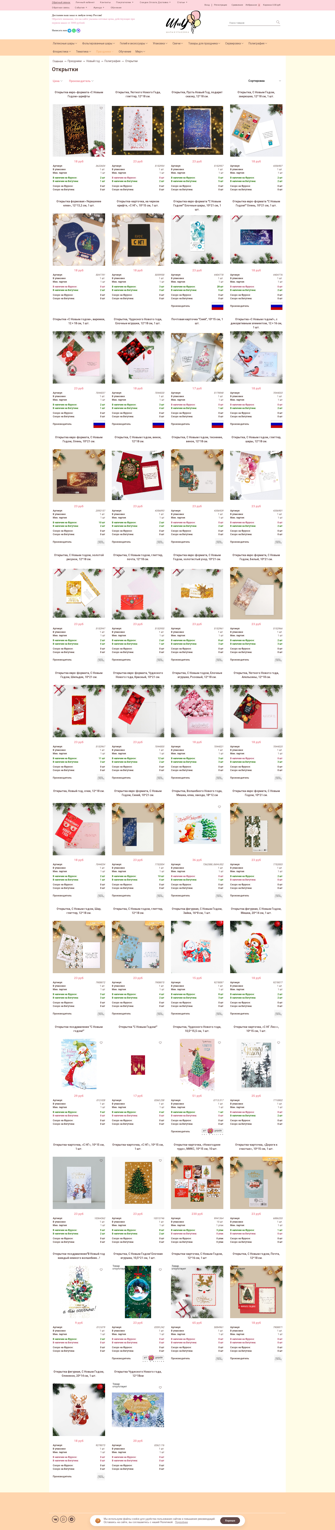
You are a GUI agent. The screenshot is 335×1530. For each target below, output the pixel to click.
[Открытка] (138, 1065)
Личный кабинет (85, 2)
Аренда (97, 7)
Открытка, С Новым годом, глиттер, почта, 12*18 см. (138, 557)
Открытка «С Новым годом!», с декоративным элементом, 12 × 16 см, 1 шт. (256, 323)
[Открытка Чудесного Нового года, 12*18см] (138, 1410)
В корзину (79, 153)
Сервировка (233, 43)
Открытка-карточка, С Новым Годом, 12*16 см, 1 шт (197, 1255)
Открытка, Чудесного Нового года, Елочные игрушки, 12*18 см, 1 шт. (138, 321)
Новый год (93, 61)
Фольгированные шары (97, 43)
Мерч (139, 51)
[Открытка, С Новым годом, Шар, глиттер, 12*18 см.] (79, 947)
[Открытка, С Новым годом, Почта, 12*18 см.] (256, 1292)
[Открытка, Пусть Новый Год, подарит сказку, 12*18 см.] (197, 130)
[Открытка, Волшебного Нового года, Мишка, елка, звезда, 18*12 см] (197, 829)
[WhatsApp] (63, 1519)
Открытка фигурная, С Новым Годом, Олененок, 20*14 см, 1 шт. (79, 1373)
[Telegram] (71, 1519)
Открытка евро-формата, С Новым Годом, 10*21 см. (256, 793)
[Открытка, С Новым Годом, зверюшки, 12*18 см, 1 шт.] (256, 130)
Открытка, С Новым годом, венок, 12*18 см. (138, 439)
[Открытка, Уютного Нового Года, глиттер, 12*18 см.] (138, 130)
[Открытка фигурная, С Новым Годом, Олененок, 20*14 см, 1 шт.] (79, 1410)
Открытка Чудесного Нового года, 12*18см (138, 1373)
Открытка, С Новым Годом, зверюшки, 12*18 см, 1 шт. (256, 94)
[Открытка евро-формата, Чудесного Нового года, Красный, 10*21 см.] (138, 711)
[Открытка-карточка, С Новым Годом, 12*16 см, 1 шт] (197, 1292)
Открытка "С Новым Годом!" (138, 1026)
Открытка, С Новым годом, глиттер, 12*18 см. (138, 910)
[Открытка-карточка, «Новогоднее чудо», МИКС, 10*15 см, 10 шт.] (197, 1183)
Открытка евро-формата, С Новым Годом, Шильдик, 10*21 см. (79, 675)
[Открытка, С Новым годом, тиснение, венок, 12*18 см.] (197, 475)
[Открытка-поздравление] (79, 1065)
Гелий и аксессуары (132, 43)
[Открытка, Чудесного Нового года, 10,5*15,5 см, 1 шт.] (197, 1065)
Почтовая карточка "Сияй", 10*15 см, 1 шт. (197, 321)
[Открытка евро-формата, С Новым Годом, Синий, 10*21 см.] (138, 829)
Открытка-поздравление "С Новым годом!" (79, 1028)
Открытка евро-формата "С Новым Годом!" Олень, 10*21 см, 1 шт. (256, 203)
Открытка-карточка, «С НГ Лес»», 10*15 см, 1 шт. (256, 1028)
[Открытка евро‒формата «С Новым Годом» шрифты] (79, 130)
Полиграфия (256, 43)
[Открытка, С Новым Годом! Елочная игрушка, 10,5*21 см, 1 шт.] (138, 1292)
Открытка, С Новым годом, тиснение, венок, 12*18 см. (197, 439)
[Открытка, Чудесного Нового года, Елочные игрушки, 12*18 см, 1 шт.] (138, 357)
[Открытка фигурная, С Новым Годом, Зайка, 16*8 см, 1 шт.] (197, 947)
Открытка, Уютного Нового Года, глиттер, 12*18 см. (138, 94)
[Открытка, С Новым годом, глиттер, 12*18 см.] (138, 947)
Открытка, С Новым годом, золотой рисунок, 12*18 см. (79, 557)
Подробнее (181, 1522)
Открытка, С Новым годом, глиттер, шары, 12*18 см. (256, 439)
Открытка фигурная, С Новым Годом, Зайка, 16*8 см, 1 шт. (197, 910)
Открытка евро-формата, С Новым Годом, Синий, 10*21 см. (138, 793)
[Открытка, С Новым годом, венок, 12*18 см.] (138, 475)
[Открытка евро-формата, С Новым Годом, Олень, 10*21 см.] (79, 475)
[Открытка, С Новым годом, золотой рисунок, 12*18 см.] (79, 593)
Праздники (103, 51)
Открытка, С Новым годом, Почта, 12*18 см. (256, 1255)
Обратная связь (60, 7)
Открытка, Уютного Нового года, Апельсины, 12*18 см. (256, 675)
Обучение (116, 7)
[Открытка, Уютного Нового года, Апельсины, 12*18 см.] (256, 711)
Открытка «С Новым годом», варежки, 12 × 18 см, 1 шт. (79, 321)
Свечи (176, 43)
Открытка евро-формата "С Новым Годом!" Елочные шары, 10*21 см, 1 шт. (197, 205)
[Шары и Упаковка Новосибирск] (183, 22)
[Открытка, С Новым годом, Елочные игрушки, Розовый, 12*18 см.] (197, 711)
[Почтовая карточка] (197, 357)
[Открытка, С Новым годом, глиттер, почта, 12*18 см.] (138, 593)
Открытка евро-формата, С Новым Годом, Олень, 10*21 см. (79, 439)
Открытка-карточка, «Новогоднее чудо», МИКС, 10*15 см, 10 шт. (197, 1146)
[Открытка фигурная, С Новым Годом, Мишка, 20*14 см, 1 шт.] (256, 947)
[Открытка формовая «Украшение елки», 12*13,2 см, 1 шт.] (79, 239)
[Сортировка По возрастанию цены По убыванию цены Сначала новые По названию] (264, 81)
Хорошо (230, 1520)
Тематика (82, 51)
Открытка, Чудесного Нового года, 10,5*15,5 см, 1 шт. (197, 1028)
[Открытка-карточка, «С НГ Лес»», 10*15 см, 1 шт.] (256, 1065)
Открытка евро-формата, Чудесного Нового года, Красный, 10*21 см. (138, 675)
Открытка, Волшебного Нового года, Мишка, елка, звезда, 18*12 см (197, 793)
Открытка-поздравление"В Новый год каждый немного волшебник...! (79, 1255)
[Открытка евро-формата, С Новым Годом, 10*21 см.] (256, 829)
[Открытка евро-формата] (197, 239)
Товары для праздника (203, 43)
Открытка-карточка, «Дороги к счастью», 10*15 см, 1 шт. (256, 1146)
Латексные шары (63, 43)
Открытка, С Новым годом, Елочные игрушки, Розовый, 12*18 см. (197, 675)
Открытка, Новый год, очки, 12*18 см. (78, 791)
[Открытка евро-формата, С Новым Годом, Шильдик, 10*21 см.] (79, 711)
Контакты (105, 2)
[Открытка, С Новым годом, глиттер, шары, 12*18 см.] (256, 475)
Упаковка (159, 43)
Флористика (60, 51)
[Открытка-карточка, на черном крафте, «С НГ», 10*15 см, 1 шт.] (138, 239)
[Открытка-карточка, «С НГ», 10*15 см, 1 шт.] (79, 1183)
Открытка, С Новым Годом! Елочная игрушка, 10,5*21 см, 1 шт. (138, 1255)
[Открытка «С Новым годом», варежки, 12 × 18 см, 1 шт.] (79, 357)
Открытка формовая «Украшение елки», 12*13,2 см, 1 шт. (78, 203)
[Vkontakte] (55, 1519)
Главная (58, 61)
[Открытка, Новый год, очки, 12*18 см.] (79, 829)
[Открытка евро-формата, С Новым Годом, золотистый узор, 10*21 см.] (197, 593)
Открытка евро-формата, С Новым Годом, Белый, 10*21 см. (256, 557)
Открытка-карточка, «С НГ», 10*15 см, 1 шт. (78, 1146)
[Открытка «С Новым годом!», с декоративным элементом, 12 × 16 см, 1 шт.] (256, 357)
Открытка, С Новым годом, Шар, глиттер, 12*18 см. (79, 910)
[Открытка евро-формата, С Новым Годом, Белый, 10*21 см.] (256, 593)
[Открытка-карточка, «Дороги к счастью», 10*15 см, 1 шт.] (256, 1183)
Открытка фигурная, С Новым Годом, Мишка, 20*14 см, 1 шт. (256, 910)
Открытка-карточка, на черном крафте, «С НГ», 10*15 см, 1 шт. (138, 203)
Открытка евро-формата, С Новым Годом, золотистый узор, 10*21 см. (197, 557)
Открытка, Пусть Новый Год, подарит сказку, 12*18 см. (197, 94)
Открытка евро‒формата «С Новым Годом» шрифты (79, 94)
